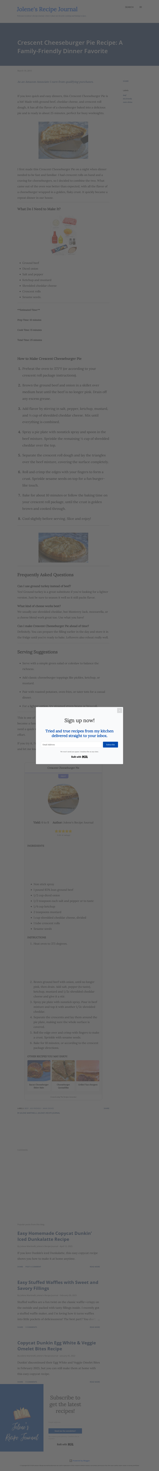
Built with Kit (79, 757)
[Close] (119, 710)
